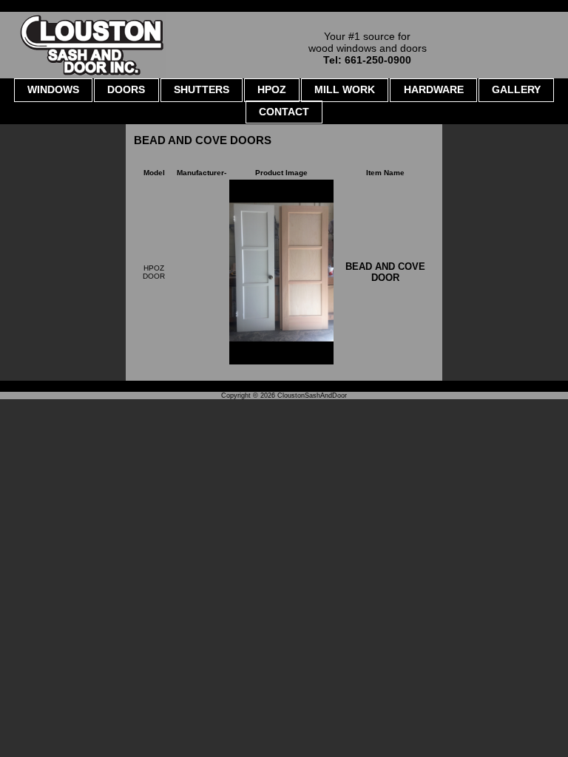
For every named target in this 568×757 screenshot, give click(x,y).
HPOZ (271, 89)
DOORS (126, 89)
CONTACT (284, 112)
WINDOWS (53, 89)
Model (154, 173)
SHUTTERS (201, 89)
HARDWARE (434, 89)
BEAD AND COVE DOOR (385, 272)
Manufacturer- (201, 173)
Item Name (385, 173)
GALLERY (516, 89)
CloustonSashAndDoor (312, 395)
